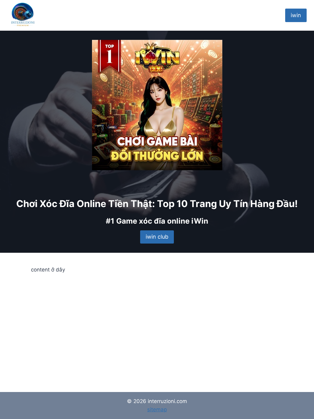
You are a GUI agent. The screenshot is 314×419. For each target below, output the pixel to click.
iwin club (157, 236)
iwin (296, 15)
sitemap (157, 409)
